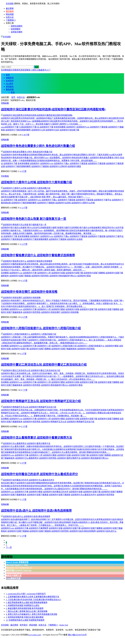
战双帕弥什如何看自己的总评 (55, 492)
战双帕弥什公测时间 (58, 166)
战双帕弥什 (71, 127)
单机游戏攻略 (22, 70)
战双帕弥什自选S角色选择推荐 (82, 531)
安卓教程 (5, 70)
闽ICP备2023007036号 (77, 635)
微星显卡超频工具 (13, 576)
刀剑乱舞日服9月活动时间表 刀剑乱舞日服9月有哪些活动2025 (33, 600)
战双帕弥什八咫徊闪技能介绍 (64, 346)
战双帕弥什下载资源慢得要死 (18, 130)
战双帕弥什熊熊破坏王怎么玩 (53, 422)
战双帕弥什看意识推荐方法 (69, 458)
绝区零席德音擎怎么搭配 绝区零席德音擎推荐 (26, 603)
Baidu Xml (63, 625)
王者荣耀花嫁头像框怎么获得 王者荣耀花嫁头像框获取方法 (32, 597)
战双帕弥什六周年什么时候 (83, 203)
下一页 (9, 547)
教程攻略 (10, 89)
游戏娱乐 (10, 87)
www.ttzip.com (34, 635)
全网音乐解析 (16, 32)
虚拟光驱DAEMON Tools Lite (18, 570)
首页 (8, 75)
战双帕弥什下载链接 (40, 166)
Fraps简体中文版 (13, 578)
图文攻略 (13, 70)
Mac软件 (9, 84)
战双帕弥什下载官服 (99, 127)
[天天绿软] (6, 37)
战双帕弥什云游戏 (63, 203)
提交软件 (10, 11)
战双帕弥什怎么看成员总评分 (83, 495)
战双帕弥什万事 (30, 273)
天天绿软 (10, 4)
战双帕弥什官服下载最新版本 (64, 349)
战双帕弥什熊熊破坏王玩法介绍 (80, 422)
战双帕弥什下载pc (61, 163)
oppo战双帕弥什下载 (10, 127)
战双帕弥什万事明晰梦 (38, 528)
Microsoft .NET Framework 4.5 (19, 568)
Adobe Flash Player (14, 573)
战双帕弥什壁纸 (74, 166)
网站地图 (10, 14)
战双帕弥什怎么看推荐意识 (27, 458)
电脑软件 (10, 78)
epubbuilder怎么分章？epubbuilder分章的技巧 (26, 594)
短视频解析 (16, 29)
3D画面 (39, 70)
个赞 (26, 135)
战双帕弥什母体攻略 (70, 312)
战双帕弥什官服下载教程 (94, 273)
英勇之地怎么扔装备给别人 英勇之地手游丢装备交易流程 (31, 614)
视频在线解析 (16, 26)
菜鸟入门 (46, 70)
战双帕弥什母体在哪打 (51, 312)
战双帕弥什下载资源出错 (11, 239)
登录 (13, 92)
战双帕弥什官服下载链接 (59, 495)
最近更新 (10, 8)
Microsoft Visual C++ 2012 (17, 565)
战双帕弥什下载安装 (78, 163)
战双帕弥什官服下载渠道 (20, 276)
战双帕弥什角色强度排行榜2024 (63, 276)
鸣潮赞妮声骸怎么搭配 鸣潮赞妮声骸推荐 (25, 620)
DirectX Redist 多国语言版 (17, 562)
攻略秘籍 (5, 103)
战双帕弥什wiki (82, 127)
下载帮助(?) (11, 20)
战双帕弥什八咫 (44, 273)
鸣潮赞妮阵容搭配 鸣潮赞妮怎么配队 (23, 605)
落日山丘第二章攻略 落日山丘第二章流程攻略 (26, 611)
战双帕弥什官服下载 (74, 273)
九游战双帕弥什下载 (28, 127)
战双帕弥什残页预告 (40, 276)
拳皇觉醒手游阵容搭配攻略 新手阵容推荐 (24, 608)
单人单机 (32, 70)
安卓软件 (10, 81)
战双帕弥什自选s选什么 (106, 531)
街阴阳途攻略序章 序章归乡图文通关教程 (24, 617)
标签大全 (10, 17)
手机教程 (5, 176)
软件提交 (24, 625)
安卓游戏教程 (60, 127)
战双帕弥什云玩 (52, 130)
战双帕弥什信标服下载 (69, 130)
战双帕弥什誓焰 (84, 276)
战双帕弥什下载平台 (102, 200)
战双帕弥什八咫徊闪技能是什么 (90, 346)
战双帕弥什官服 (58, 273)
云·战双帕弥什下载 (45, 127)
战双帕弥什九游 (38, 130)
